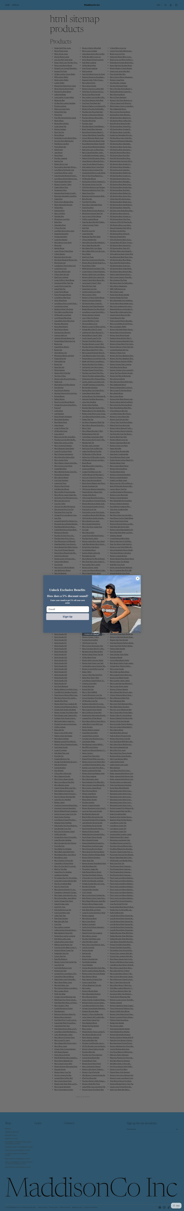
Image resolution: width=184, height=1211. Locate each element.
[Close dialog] (137, 578)
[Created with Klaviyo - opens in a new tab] (92, 634)
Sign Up (67, 616)
